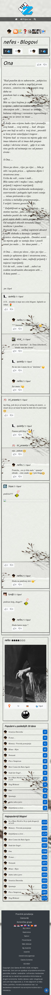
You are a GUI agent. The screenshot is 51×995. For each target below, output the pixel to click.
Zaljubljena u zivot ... (16, 808)
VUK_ (19, 339)
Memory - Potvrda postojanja (19, 744)
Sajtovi (26, 936)
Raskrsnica (27, 932)
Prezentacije (26, 940)
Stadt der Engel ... (15, 773)
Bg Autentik (26, 948)
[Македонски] (32, 925)
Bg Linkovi (26, 928)
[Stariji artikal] (43, 51)
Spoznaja (12, 796)
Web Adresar (26, 944)
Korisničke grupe (24, 922)
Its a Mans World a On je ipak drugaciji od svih (24, 779)
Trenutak (11, 755)
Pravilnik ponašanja (24, 914)
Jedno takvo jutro (15, 802)
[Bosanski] (28, 925)
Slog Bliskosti (13, 784)
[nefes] (5, 732)
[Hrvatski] (22, 925)
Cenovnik (24, 918)
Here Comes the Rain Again (19, 767)
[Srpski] (18, 925)
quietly (11, 296)
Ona (10, 790)
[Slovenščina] (25, 925)
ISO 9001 (26, 964)
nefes (9, 42)
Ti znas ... (11, 738)
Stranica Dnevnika (15, 732)
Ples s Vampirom (14, 761)
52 (18, 706)
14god (41, 706)
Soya (10, 486)
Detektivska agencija (26, 956)
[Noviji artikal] (7, 51)
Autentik (27, 952)
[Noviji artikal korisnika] (18, 51)
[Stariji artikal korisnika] (32, 51)
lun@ (10, 594)
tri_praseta (13, 399)
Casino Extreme (27, 960)
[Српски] (15, 925)
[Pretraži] (35, 19)
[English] (35, 925)
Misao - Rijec (13, 749)
